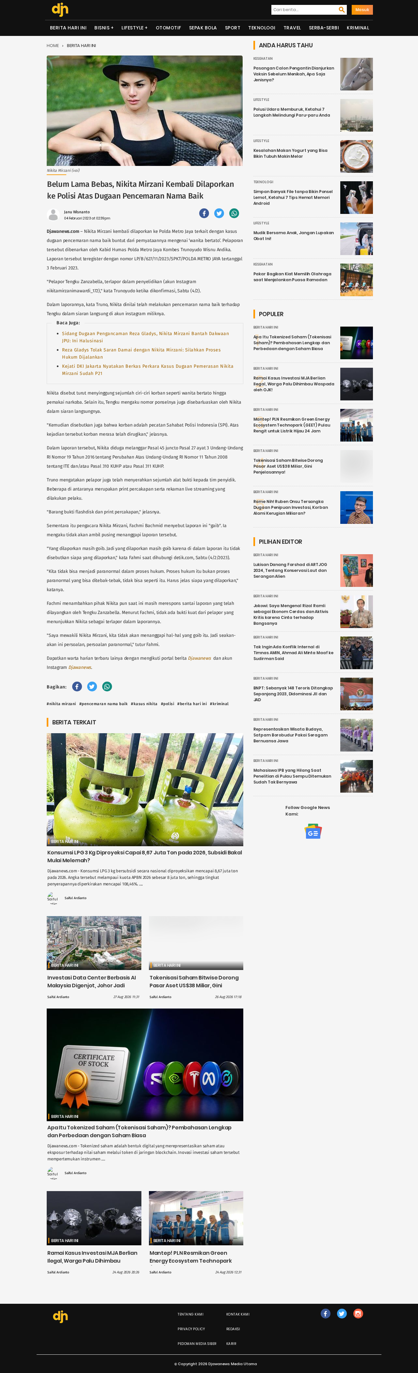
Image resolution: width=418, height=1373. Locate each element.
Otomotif (168, 27)
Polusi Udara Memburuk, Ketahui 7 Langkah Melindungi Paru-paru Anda (291, 112)
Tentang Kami (190, 1314)
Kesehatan (263, 58)
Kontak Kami (238, 1314)
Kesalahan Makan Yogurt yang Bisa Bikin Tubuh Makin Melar (290, 153)
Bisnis (101, 27)
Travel (292, 27)
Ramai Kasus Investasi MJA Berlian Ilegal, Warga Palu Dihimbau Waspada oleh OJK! (92, 1260)
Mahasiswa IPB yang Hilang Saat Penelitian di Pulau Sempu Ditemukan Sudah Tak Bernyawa (292, 776)
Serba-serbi (324, 27)
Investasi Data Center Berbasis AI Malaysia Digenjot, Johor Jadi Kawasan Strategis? (91, 985)
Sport (233, 27)
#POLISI (167, 704)
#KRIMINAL (219, 704)
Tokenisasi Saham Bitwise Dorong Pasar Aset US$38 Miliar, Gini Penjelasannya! (194, 985)
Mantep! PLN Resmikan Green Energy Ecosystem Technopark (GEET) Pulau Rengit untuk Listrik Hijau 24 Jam (192, 1264)
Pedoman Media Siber (197, 1343)
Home (53, 45)
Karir (231, 1343)
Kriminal (358, 27)
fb (326, 1320)
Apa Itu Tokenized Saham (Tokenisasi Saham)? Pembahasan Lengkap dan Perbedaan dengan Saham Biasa (139, 1131)
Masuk (362, 9)
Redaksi (233, 1329)
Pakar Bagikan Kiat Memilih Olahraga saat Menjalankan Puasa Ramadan (292, 277)
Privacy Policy (191, 1329)
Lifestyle (132, 27)
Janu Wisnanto (76, 212)
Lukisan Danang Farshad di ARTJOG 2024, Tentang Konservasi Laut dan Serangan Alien (290, 570)
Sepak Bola (203, 27)
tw (342, 1320)
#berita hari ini (192, 704)
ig (358, 1320)
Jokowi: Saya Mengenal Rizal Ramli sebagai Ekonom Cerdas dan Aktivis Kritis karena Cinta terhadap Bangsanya (290, 614)
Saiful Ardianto (76, 898)
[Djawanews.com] (60, 10)
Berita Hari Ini (68, 27)
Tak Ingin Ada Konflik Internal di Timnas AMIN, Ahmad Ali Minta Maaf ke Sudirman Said (293, 652)
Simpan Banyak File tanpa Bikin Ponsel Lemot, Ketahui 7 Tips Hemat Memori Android (293, 197)
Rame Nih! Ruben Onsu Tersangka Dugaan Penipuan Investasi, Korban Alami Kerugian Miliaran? (290, 507)
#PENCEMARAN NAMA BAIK (103, 704)
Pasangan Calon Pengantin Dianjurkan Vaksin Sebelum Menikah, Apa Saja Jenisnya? (293, 74)
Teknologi (262, 27)
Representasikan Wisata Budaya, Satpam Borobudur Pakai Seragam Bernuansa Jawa (290, 735)
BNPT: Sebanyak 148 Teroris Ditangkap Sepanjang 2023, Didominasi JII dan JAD (293, 694)
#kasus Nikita (144, 704)
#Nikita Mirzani (61, 704)
